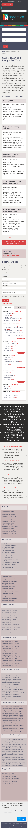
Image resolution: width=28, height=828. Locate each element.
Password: (5, 285)
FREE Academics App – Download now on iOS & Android (14, 427)
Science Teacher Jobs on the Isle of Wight (10, 591)
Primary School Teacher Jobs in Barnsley (10, 645)
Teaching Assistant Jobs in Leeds (8, 626)
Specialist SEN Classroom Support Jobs (14, 328)
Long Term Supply (10, 397)
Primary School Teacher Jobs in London (10, 641)
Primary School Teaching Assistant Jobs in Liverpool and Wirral (13, 726)
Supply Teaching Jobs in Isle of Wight (9, 781)
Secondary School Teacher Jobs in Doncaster (11, 682)
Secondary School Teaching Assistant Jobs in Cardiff (12, 746)
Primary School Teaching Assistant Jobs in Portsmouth (13, 728)
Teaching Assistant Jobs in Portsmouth (9, 629)
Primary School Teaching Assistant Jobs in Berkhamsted (13, 711)
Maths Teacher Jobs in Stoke (7, 567)
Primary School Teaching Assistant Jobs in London (12, 706)
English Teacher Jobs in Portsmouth (9, 531)
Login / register (7, 4)
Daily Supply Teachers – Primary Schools (11, 155)
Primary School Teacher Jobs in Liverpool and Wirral (12, 660)
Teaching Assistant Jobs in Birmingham (9, 610)
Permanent (8, 394)
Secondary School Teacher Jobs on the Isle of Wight (12, 689)
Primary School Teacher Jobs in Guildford (10, 651)
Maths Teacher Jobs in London (8, 543)
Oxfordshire (9, 377)
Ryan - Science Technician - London (13, 487)
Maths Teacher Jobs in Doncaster (8, 552)
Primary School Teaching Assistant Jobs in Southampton (13, 730)
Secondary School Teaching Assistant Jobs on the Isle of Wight (13, 755)
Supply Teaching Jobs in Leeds (8, 780)
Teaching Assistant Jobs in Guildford (9, 619)
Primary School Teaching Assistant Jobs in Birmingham (13, 708)
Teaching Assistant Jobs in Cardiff (8, 615)
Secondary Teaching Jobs (13, 330)
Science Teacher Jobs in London (8, 576)
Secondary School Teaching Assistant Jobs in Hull (12, 753)
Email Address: (6, 281)
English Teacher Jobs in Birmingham (9, 513)
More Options (21, 338)
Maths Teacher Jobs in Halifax (8, 555)
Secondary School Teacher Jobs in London (10, 674)
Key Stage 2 (8, 346)
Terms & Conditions (7, 812)
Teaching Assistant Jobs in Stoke (8, 632)
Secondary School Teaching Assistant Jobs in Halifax (12, 718)
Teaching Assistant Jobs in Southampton (10, 631)
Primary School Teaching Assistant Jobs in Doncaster (12, 715)
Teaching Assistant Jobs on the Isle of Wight (10, 624)
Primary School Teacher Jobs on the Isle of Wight (11, 656)
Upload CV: (5, 273)
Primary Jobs (9, 313)
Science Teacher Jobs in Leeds (8, 593)
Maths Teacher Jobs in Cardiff (8, 550)
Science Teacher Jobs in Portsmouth (9, 596)
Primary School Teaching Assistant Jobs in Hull (11, 720)
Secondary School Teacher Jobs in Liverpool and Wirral (13, 692)
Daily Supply (9, 350)
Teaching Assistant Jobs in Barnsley (9, 612)
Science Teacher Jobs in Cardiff (8, 583)
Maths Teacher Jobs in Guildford (8, 554)
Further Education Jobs (12, 320)
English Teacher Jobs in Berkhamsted (9, 516)
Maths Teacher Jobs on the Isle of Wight (10, 559)
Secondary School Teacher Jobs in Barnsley (10, 677)
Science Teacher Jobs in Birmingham (9, 578)
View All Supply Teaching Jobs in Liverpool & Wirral (15, 242)
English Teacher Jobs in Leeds (8, 528)
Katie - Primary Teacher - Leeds (11, 460)
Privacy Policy (22, 810)
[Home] (14, 17)
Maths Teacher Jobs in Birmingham (9, 545)
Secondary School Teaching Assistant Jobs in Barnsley (13, 742)
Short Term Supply (11, 395)
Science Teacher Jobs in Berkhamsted (9, 581)
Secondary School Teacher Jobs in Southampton (11, 696)
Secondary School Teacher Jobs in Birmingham (11, 675)
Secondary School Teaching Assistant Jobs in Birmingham (13, 741)
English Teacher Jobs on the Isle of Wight (10, 526)
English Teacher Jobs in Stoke (8, 535)
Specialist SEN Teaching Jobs (13, 335)
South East (8, 357)
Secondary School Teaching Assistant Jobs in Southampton (14, 763)
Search (20, 307)
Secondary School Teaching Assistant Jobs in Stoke (12, 765)
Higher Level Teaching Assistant (11, 127)
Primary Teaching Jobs (12, 326)
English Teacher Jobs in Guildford (8, 521)
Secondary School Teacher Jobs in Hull (9, 687)
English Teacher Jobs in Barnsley (8, 514)
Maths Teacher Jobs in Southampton (9, 566)
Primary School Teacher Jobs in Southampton (11, 663)
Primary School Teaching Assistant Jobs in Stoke (11, 731)
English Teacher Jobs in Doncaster (9, 519)
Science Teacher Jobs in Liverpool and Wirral (10, 595)
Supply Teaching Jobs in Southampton (9, 774)
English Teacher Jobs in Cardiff (8, 518)
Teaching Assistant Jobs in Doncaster (9, 617)
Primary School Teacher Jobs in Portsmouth (10, 662)
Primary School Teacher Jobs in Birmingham (10, 643)
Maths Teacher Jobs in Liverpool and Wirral (10, 562)
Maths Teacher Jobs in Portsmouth (9, 564)
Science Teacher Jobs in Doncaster (9, 584)
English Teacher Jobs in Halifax (8, 523)
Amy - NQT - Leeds (8, 474)
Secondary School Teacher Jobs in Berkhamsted (11, 679)
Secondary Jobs (10, 317)
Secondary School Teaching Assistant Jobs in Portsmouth (13, 762)
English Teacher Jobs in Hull (7, 524)
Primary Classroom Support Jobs (13, 333)
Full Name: (5, 276)
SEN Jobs (8, 315)
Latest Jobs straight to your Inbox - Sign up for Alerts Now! (14, 409)
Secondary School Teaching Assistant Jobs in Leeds (12, 757)
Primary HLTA (8, 101)
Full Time (8, 386)
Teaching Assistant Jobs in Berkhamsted (10, 614)
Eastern (7, 364)
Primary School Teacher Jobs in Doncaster (10, 650)
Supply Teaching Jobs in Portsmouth (9, 776)
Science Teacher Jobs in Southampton (9, 598)
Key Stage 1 (8, 348)
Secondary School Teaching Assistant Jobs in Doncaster (13, 747)
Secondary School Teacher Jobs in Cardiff (10, 680)
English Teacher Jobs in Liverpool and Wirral (10, 530)
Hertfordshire (9, 374)
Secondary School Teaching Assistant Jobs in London (12, 739)
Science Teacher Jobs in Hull (7, 590)
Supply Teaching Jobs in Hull (7, 783)
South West (8, 363)
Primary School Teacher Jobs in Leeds (9, 658)
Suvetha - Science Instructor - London (13, 446)
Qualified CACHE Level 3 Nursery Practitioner (12, 182)
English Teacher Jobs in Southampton (9, 533)
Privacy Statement (7, 303)
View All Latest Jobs (7, 237)
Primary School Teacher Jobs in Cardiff (9, 648)
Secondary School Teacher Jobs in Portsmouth (11, 694)
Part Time (8, 388)
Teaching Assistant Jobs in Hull (8, 622)
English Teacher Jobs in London (8, 511)
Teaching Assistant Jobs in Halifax (8, 620)
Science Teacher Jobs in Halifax (8, 588)
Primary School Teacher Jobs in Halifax (9, 653)
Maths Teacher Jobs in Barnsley (8, 547)
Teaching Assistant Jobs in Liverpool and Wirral (11, 627)
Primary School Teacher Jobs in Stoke (9, 665)
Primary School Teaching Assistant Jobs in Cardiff (12, 713)
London (7, 359)
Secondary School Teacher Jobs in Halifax (10, 686)
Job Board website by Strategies (9, 810)
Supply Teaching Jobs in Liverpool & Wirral (10, 778)
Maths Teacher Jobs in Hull (7, 557)
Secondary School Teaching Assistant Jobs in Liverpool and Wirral (13, 760)
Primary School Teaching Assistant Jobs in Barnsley (12, 710)
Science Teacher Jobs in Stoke (8, 600)
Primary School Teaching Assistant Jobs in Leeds (11, 723)
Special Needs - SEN (11, 343)
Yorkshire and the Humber (13, 361)
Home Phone (5, 290)
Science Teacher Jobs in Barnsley (8, 579)
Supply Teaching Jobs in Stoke (8, 773)
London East (9, 379)
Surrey (7, 372)
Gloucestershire (10, 375)
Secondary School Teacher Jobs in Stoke (10, 698)
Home (3, 51)
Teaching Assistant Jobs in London (9, 609)
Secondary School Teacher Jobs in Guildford (10, 684)
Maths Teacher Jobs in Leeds (7, 560)
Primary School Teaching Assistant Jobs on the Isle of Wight (14, 722)
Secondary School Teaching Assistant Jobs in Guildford (13, 716)
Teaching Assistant (11, 345)
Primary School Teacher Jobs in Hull (9, 655)
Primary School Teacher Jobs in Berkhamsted (11, 646)
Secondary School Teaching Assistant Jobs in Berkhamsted (14, 744)
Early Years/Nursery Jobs (13, 318)
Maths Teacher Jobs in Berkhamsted (9, 548)
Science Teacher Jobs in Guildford (8, 586)
